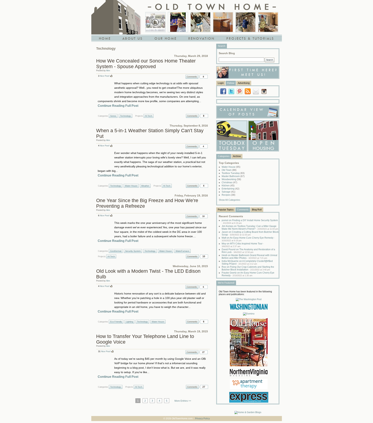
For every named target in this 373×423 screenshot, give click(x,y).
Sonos (113, 116)
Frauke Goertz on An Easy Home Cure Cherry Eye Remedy (248, 274)
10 (203, 216)
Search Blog (227, 53)
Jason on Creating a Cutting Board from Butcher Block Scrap (250, 233)
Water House (131, 186)
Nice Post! (105, 76)
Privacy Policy (202, 418)
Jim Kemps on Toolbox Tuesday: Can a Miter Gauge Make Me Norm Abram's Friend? (250, 227)
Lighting (129, 322)
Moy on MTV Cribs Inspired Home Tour (243, 245)
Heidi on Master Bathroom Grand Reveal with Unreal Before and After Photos (249, 256)
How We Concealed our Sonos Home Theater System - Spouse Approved (146, 63)
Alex (108, 70)
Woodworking (231, 179)
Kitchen (228, 185)
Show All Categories (229, 200)
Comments (192, 77)
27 (203, 352)
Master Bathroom (233, 176)
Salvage (228, 191)
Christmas (229, 182)
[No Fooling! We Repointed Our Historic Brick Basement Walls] (245, 22)
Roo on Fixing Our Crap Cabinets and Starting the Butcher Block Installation (248, 268)
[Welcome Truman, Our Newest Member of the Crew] (200, 22)
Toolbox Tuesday (233, 173)
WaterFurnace (182, 251)
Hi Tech (148, 116)
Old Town (229, 170)
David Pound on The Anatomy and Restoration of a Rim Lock (248, 251)
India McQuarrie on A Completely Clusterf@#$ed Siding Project (247, 262)
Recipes (228, 195)
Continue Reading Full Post (118, 105)
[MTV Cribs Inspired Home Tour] (155, 22)
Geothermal (115, 251)
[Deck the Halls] (268, 22)
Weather (145, 186)
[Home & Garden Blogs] (247, 412)
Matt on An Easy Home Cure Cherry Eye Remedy (248, 239)
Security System (133, 251)
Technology (125, 116)
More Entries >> (182, 401)
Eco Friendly (116, 322)
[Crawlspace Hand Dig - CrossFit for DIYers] (178, 22)
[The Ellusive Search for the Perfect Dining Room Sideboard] (223, 22)
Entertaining (230, 188)
